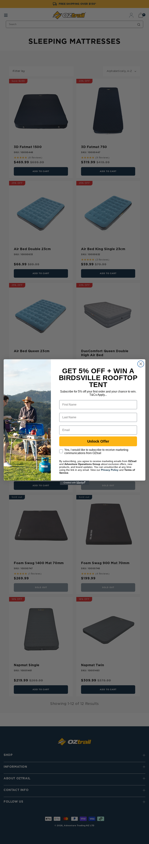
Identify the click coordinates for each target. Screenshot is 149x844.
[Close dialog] (141, 364)
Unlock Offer (98, 441)
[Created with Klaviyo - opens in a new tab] (74, 483)
